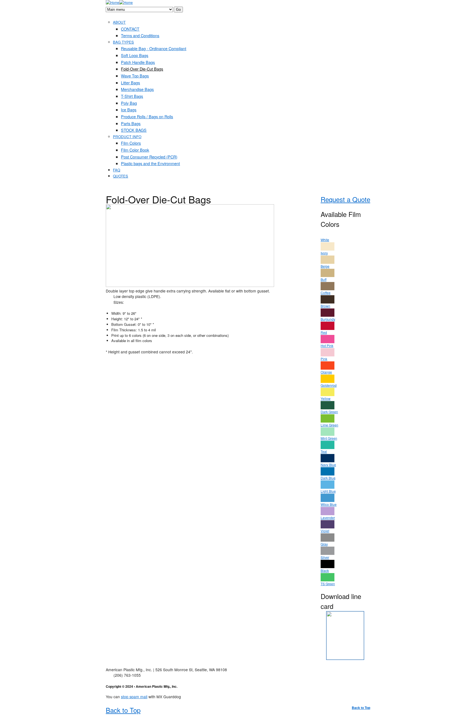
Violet (325, 530)
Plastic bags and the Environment (150, 163)
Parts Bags (130, 123)
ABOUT (119, 22)
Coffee (326, 292)
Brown (325, 305)
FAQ (116, 170)
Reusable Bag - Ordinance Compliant (153, 48)
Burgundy (328, 319)
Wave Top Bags (135, 76)
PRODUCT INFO (127, 136)
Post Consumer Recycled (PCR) (149, 157)
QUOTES (120, 176)
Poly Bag (129, 103)
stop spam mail (134, 696)
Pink (324, 358)
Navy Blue (328, 464)
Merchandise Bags (137, 89)
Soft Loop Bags (134, 55)
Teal (324, 451)
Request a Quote (345, 199)
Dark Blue (328, 477)
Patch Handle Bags (138, 62)
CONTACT (130, 29)
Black (325, 570)
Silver (325, 557)
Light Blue (328, 491)
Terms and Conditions (140, 35)
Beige (325, 266)
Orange (326, 372)
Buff (323, 279)
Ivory (324, 253)
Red (324, 332)
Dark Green (329, 411)
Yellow (326, 398)
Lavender (328, 517)
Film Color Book (135, 150)
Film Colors (131, 143)
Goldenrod (329, 385)
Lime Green (329, 425)
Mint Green (329, 438)
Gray (324, 544)
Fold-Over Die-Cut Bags (142, 69)
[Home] (112, 2)
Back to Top (361, 707)
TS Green (328, 583)
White (325, 239)
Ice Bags (128, 109)
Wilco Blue (329, 504)
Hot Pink (327, 345)
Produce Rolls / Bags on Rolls (147, 116)
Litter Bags (130, 82)
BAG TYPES (123, 42)
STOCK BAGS (134, 130)
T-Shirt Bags (132, 96)
